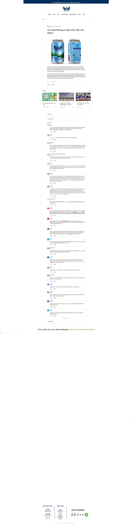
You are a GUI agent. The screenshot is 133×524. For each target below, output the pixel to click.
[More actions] (85, 26)
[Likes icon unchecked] (50, 132)
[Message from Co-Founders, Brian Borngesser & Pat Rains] (66, 97)
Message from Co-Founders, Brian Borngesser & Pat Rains (65, 103)
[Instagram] (78, 515)
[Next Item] (130, 417)
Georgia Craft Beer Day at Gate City (49, 103)
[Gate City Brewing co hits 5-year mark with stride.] (83, 97)
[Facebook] (80, 515)
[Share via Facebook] (47, 81)
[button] (89, 19)
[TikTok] (83, 515)
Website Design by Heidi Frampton (71, 523)
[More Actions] (85, 125)
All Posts (43, 19)
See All (90, 90)
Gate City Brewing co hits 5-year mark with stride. (83, 103)
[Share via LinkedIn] (52, 81)
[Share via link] (55, 81)
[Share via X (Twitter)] (50, 81)
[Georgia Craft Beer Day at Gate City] (49, 97)
